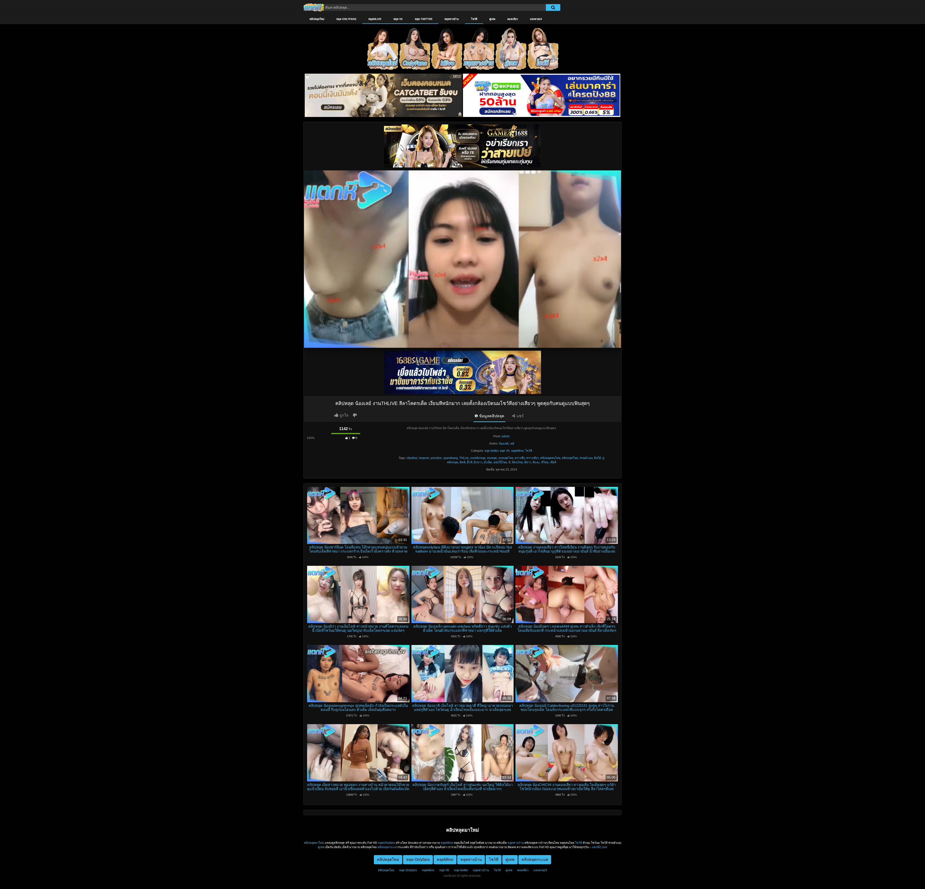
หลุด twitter (423, 19)
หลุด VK (398, 19)
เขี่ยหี (553, 462)
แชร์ (519, 416)
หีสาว (527, 462)
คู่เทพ (492, 19)
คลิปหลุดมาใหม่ (314, 842)
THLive (464, 458)
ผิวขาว (478, 462)
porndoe (436, 458)
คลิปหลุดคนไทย (550, 458)
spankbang (450, 458)
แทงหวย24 (536, 19)
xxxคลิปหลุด (478, 458)
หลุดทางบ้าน (451, 19)
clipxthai (411, 458)
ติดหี (462, 462)
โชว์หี (474, 19)
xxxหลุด (492, 458)
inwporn (424, 458)
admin (506, 436)
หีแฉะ (536, 462)
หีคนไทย (517, 462)
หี (509, 462)
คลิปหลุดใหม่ (317, 19)
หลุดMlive (374, 19)
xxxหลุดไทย (505, 458)
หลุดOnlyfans (386, 842)
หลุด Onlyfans (346, 19)
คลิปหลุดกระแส (387, 847)
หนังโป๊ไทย (500, 462)
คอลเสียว (512, 19)
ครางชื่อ (520, 458)
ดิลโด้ (597, 458)
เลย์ (512, 443)
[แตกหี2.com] (314, 7)
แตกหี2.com (599, 847)
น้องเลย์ (503, 443)
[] (553, 7)
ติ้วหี (469, 462)
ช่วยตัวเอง (586, 458)
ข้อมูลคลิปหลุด (491, 416)
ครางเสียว (532, 458)
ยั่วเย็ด (488, 462)
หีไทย (544, 462)
